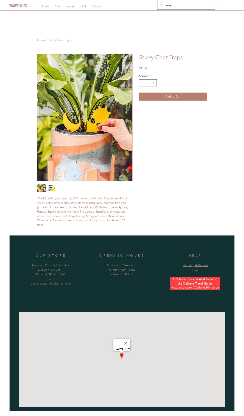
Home (41, 40)
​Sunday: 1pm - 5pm (122, 270)
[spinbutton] (147, 83)
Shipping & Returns (195, 265)
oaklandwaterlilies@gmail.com (51, 283)
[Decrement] (142, 83)
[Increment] (153, 83)
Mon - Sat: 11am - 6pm (122, 265)
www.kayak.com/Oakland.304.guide (195, 287)
